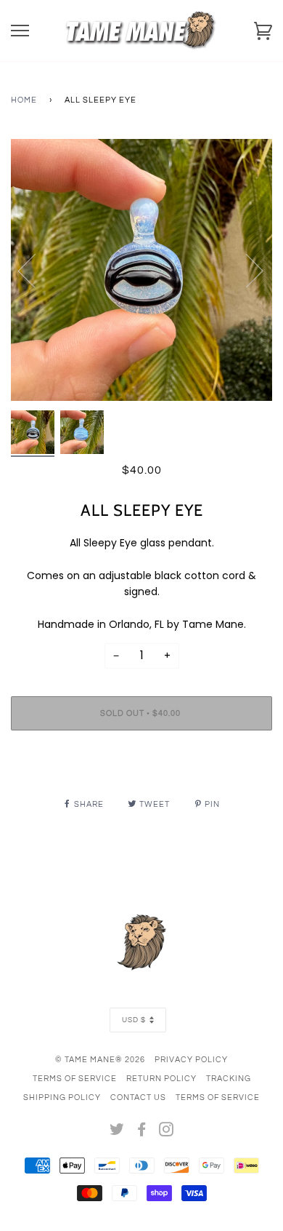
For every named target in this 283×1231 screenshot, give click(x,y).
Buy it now (141, 757)
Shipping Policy (62, 1097)
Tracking (228, 1079)
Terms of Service (75, 1079)
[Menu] (20, 31)
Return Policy (161, 1079)
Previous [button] (35, 269)
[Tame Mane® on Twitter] (117, 1132)
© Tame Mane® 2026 (100, 1060)
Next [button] (245, 269)
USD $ (134, 1020)
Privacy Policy (191, 1060)
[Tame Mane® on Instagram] (166, 1132)
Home (24, 100)
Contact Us (138, 1097)
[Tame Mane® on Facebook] (141, 1132)
